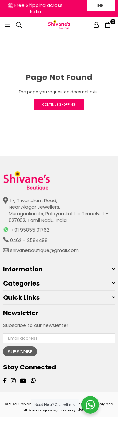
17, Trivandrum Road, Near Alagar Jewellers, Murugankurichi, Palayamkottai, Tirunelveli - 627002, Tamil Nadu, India (58, 210)
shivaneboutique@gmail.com (44, 250)
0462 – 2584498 (28, 240)
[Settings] (96, 24)
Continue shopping (59, 104)
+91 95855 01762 (30, 230)
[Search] (19, 24)
